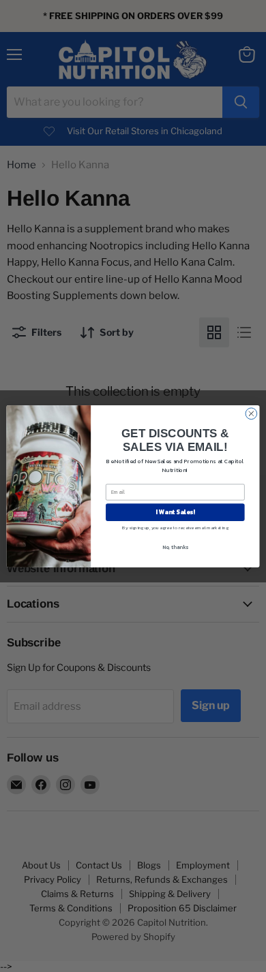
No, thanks (175, 546)
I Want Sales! (175, 511)
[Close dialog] (251, 413)
